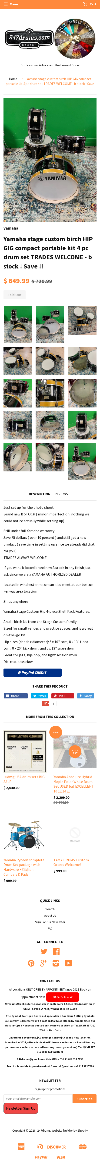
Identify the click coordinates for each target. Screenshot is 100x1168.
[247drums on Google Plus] (43, 965)
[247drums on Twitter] (43, 953)
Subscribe (85, 1099)
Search (50, 909)
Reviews (61, 494)
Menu (13, 4)
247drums (43, 1131)
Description (39, 494)
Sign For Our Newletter (50, 922)
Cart (93, 4)
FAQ (50, 929)
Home (13, 79)
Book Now (63, 997)
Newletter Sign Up (20, 1108)
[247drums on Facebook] (56, 953)
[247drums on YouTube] (68, 965)
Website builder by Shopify (70, 1131)
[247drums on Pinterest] (31, 965)
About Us (50, 916)
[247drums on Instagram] (56, 965)
